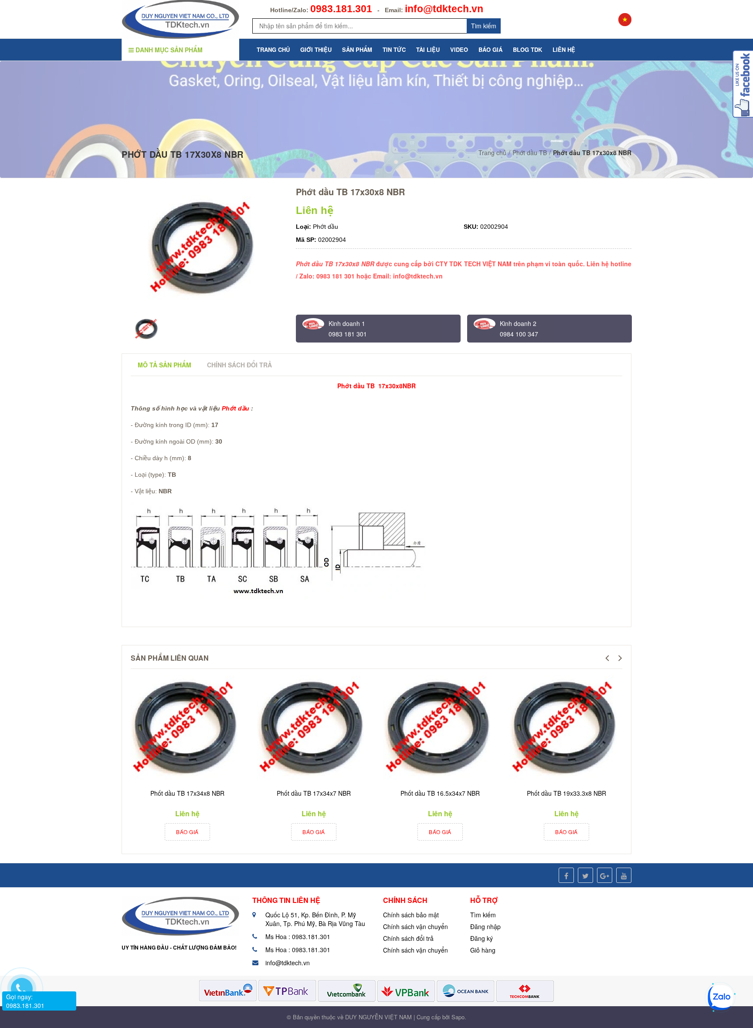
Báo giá (187, 831)
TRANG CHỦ (273, 49)
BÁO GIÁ (490, 49)
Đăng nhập (485, 926)
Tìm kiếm (483, 914)
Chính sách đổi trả (408, 938)
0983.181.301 (341, 8)
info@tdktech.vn (444, 8)
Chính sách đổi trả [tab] (239, 364)
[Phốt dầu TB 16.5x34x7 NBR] (437, 729)
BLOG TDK (527, 49)
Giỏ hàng (482, 950)
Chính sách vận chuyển (415, 926)
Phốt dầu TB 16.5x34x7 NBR (440, 793)
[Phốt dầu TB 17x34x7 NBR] (311, 729)
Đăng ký (481, 938)
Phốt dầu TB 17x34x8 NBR (187, 793)
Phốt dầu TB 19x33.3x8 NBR (566, 793)
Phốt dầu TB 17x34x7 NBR (314, 793)
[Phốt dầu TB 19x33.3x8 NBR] (564, 729)
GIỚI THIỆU (316, 49)
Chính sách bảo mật (411, 914)
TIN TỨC (394, 49)
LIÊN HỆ (564, 49)
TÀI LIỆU (428, 49)
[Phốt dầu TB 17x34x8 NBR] (185, 729)
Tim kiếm (483, 25)
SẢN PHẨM (357, 49)
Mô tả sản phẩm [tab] (164, 364)
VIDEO (459, 49)
